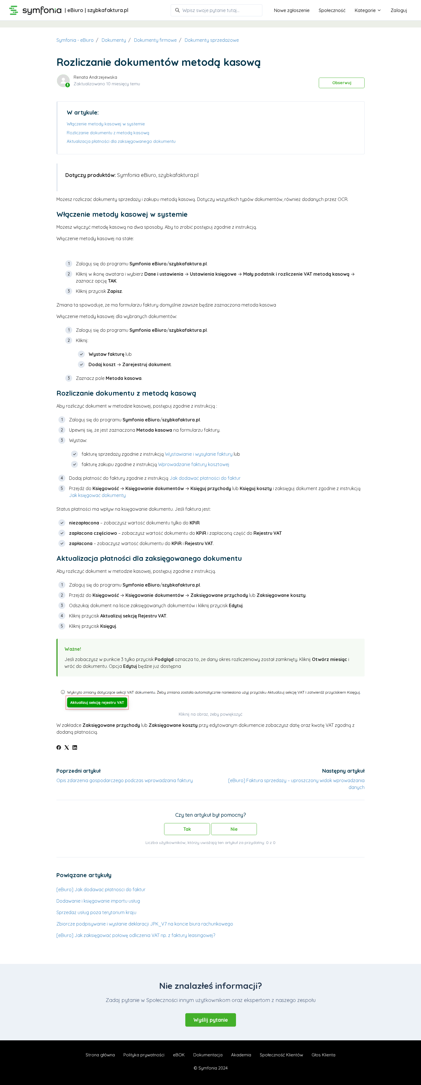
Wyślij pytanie (210, 1020)
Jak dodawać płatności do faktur (205, 478)
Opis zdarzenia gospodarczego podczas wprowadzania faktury (124, 780)
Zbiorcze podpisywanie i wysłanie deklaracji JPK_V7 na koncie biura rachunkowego (144, 924)
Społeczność (332, 10)
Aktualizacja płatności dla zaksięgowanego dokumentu (121, 141)
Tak (187, 829)
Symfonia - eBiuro (75, 40)
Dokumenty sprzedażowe (212, 40)
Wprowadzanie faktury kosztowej (193, 464)
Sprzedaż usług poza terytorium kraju (96, 912)
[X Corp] (66, 748)
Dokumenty (114, 40)
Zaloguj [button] (399, 10)
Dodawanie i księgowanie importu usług (98, 901)
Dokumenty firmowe (155, 40)
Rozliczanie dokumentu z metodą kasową (108, 132)
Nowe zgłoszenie (292, 10)
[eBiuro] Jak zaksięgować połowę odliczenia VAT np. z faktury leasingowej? (135, 935)
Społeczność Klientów (281, 1055)
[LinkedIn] (74, 748)
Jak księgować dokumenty (97, 495)
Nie (234, 829)
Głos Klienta (323, 1055)
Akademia (241, 1055)
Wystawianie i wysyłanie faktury (199, 454)
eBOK (179, 1055)
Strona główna (100, 1055)
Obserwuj (341, 82)
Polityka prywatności (143, 1055)
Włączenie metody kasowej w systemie (106, 124)
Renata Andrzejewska (95, 77)
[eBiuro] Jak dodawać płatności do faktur (100, 889)
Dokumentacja (208, 1055)
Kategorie (366, 10)
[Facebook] (58, 748)
